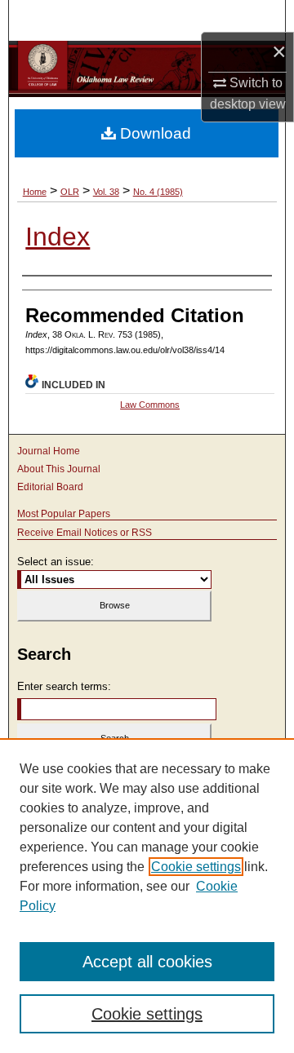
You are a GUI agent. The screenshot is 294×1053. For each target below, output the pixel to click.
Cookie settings (196, 867)
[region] (147, 895)
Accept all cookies (147, 962)
